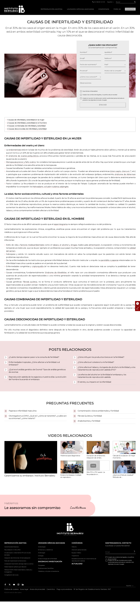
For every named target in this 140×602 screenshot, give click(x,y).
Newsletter (94, 91)
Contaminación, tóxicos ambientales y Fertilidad (98, 411)
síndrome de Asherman (125, 174)
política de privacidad (110, 94)
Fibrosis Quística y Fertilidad (90, 416)
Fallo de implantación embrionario (15, 561)
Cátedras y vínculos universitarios (48, 571)
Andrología (41, 553)
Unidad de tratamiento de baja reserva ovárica (18, 564)
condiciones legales (95, 94)
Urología (40, 555)
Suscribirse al (90, 91)
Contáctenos (78, 508)
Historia (74, 547)
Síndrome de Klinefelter (56, 273)
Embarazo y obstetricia (45, 550)
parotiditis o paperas (109, 260)
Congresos (41, 565)
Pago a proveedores (64, 589)
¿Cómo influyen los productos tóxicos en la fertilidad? (101, 357)
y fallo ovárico (29, 162)
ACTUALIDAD (77, 564)
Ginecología (42, 547)
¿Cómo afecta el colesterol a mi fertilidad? (96, 362)
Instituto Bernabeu (14, 9)
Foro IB (117, 9)
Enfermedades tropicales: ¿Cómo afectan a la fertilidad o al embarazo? (34, 363)
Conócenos (103, 9)
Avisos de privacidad (37, 589)
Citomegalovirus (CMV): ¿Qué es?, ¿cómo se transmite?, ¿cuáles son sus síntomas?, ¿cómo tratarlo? (38, 417)
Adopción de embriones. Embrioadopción (17, 558)
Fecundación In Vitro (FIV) (12, 550)
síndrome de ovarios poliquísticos (24, 156)
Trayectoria (75, 555)
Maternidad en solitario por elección (15, 567)
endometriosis (15, 150)
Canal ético (51, 589)
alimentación (94, 245)
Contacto (130, 9)
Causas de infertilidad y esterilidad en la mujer (26, 120)
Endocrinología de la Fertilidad (47, 558)
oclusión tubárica (51, 187)
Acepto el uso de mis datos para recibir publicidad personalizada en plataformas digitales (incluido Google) (103, 99)
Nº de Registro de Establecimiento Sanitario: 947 (92, 589)
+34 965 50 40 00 (99, 2)
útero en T (126, 171)
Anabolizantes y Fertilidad (89, 421)
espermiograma (60, 224)
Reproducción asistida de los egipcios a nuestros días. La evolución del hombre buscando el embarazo (37, 378)
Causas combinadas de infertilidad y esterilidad (27, 126)
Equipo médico (76, 553)
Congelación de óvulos (11, 575)
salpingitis (64, 187)
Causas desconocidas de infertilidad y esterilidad (27, 129)
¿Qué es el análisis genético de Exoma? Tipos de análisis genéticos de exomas (37, 371)
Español (110, 2)
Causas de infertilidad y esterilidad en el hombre (28, 123)
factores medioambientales (32, 245)
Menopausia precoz (14, 162)
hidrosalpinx (38, 187)
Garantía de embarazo (11, 547)
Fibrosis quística (30, 282)
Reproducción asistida (51, 9)
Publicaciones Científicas (45, 568)
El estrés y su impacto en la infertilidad (94, 382)
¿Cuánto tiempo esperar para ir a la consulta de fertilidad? (34, 357)
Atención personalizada (79, 550)
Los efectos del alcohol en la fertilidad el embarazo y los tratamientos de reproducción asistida (102, 376)
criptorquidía (38, 266)
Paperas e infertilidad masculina (22, 411)
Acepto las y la (100, 94)
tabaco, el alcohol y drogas (65, 245)
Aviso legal (24, 589)
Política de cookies (11, 589)
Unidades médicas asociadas (80, 9)
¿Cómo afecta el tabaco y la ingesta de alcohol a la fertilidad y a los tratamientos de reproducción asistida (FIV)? (106, 368)
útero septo (116, 171)
